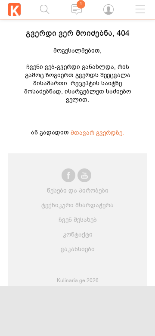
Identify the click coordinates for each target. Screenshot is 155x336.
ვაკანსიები (78, 249)
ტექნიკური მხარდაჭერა (77, 205)
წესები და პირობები (77, 191)
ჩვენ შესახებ (78, 220)
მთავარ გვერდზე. (97, 133)
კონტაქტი (78, 234)
